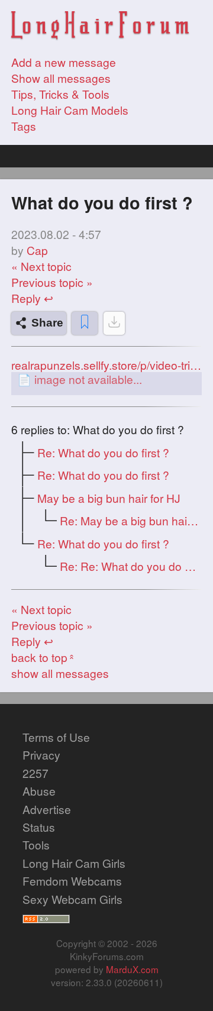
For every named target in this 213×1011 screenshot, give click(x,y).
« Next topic (41, 266)
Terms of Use (56, 737)
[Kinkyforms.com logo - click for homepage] (100, 26)
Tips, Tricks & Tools (60, 94)
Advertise (46, 809)
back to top (44, 657)
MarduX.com (132, 969)
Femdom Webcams (72, 881)
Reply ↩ (32, 298)
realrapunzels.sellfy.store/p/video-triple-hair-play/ (106, 365)
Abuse (39, 791)
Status (38, 827)
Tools (36, 844)
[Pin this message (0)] (85, 323)
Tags (23, 126)
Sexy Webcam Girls (72, 899)
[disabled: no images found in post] (114, 323)
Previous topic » (52, 282)
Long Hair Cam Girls (73, 863)
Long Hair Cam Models (69, 110)
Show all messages (61, 78)
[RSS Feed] (46, 917)
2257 (35, 773)
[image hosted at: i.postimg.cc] (106, 379)
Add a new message (63, 62)
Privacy (41, 755)
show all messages (60, 673)
